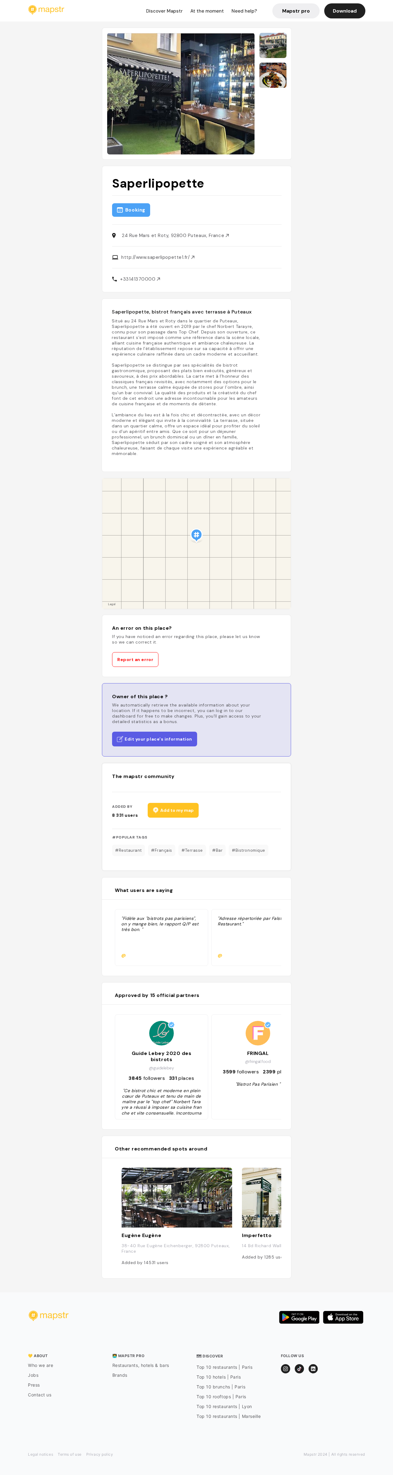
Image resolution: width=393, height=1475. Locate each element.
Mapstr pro (296, 11)
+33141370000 (138, 279)
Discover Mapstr (164, 11)
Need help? (244, 11)
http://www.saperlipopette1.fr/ (156, 257)
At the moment (207, 11)
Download (345, 11)
